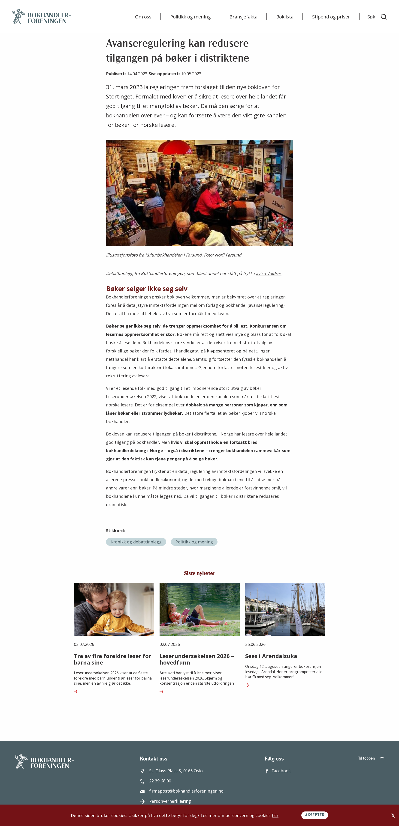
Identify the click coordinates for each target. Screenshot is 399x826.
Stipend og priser (331, 16)
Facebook (281, 770)
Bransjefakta (243, 16)
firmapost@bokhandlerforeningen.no (186, 791)
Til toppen (367, 759)
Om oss (143, 16)
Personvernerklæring (170, 801)
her (275, 815)
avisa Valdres (268, 273)
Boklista (284, 16)
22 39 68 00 (160, 781)
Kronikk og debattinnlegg (136, 542)
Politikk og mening (190, 16)
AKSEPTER (314, 815)
